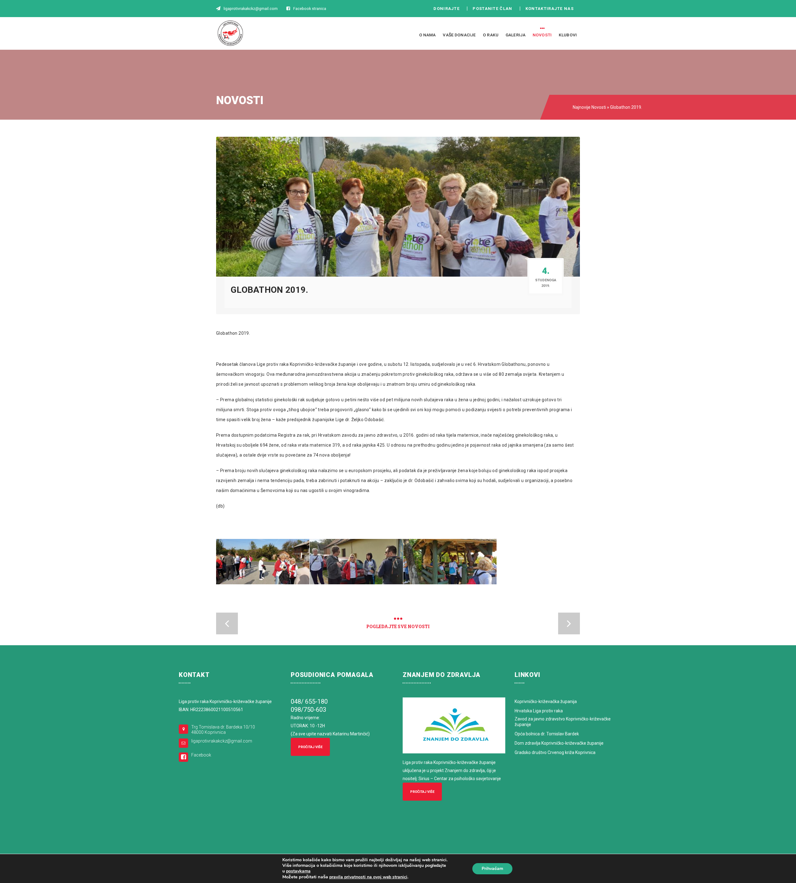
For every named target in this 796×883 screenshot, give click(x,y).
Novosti (542, 34)
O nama (427, 34)
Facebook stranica (309, 8)
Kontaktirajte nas (551, 8)
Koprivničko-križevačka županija (546, 701)
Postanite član (494, 8)
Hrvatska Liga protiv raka (539, 710)
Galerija (515, 34)
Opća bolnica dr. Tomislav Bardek (547, 733)
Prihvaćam (492, 869)
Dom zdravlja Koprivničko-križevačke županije (559, 743)
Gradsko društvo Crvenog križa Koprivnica (555, 752)
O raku (490, 34)
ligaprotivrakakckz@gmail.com (221, 740)
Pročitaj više (310, 747)
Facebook (201, 754)
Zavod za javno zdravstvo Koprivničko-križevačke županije (563, 721)
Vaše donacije (459, 34)
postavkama (298, 871)
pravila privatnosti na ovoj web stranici (368, 877)
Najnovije (581, 107)
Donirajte (446, 8)
